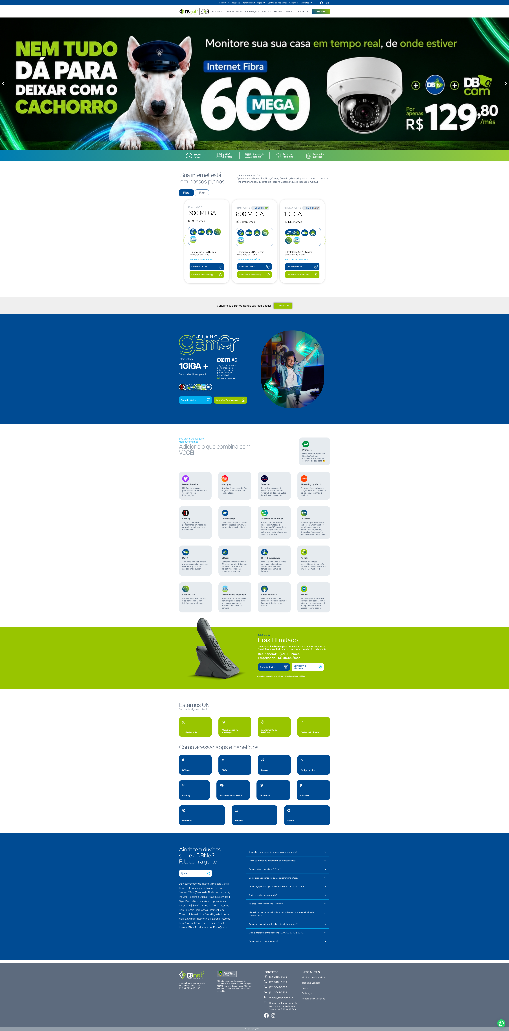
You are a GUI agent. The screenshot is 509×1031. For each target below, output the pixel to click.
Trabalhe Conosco (311, 982)
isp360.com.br (259, 1029)
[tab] (186, 192)
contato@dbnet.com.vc (281, 997)
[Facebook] (321, 2)
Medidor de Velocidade (313, 977)
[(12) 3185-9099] (265, 976)
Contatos (306, 988)
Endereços (307, 993)
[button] (3, 83)
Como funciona (228, 378)
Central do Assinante (277, 2)
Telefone (236, 2)
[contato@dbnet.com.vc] (265, 997)
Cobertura (293, 2)
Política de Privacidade (313, 998)
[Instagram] (327, 2)
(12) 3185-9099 (278, 977)
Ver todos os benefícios (201, 259)
